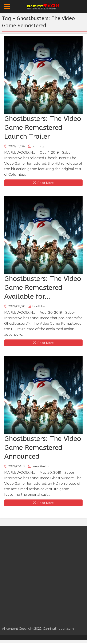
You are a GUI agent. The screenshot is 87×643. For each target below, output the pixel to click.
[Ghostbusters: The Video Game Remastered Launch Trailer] (43, 75)
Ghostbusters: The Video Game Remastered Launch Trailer (42, 127)
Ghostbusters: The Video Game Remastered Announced (42, 447)
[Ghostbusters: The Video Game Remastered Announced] (43, 395)
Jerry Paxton (41, 466)
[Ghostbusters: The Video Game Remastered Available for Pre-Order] (43, 235)
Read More (45, 183)
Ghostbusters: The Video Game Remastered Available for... (42, 287)
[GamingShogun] (43, 6)
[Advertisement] (43, 574)
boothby (38, 146)
